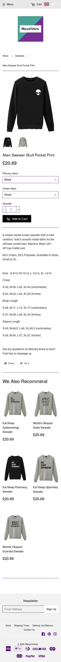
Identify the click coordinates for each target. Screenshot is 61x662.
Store (8, 625)
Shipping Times (21, 625)
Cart (39, 4)
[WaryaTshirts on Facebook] (43, 634)
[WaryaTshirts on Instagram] (55, 634)
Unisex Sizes (9, 188)
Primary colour (10, 173)
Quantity (7, 203)
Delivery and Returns (43, 625)
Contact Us (29, 629)
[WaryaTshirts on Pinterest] (49, 634)
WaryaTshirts (31, 644)
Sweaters (19, 55)
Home (5, 55)
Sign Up (51, 609)
